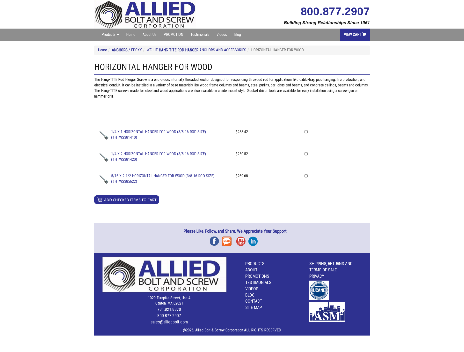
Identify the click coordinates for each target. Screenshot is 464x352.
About (251, 269)
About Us (149, 34)
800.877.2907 (335, 11)
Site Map (253, 307)
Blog (237, 34)
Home (130, 34)
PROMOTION (173, 34)
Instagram (254, 239)
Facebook (216, 239)
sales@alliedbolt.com (169, 321)
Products (254, 263)
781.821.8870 (169, 309)
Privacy (316, 276)
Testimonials (199, 34)
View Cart (353, 34)
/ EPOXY (127, 50)
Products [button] (109, 34)
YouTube (242, 239)
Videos (222, 34)
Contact (253, 301)
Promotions (257, 276)
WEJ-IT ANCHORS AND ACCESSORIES (196, 50)
